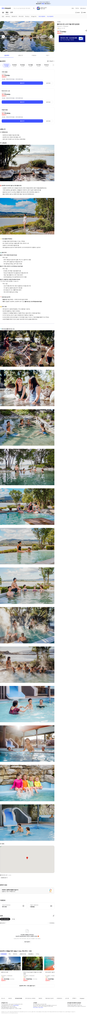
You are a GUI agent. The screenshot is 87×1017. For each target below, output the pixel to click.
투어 (10, 954)
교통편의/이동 (22, 954)
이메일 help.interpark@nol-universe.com (49, 1005)
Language (82, 998)
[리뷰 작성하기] (53, 916)
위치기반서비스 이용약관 (30, 998)
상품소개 (20, 55)
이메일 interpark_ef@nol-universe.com (74, 1005)
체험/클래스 (31, 954)
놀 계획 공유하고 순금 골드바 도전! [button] (22, 8)
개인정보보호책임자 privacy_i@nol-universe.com (76, 1006)
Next (54, 967)
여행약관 (40, 998)
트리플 (13, 919)
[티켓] (11, 12)
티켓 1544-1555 (43, 1004)
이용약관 (10, 998)
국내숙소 (27, 16)
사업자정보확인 (16, 1005)
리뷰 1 (47, 55)
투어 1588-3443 (36, 1004)
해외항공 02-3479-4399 (38, 1006)
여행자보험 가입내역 (49, 998)
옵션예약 (6, 55)
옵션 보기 (22, 83)
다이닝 (37, 954)
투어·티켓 (21, 16)
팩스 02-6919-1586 (37, 1005)
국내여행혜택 (50, 16)
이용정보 (34, 55)
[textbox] (27, 137)
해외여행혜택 (42, 16)
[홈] (3, 12)
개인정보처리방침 (18, 998)
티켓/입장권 (3, 954)
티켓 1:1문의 (40, 1007)
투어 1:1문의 (35, 1007)
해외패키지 (14, 16)
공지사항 (67, 998)
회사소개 (3, 998)
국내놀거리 (33, 16)
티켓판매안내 (59, 998)
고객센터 (74, 998)
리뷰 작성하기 (27, 941)
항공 (3, 16)
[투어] (7, 12)
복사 (10, 875)
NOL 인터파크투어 (5, 919)
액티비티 (15, 954)
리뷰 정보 (64, 28)
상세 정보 (48, 83)
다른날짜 (51, 61)
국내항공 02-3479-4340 (48, 1006)
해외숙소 (8, 16)
